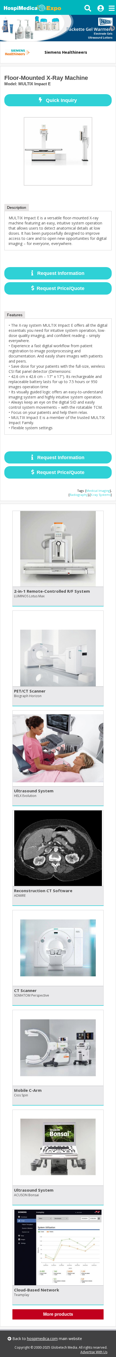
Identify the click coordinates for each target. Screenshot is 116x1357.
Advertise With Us (93, 1352)
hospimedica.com (42, 1338)
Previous (4, 28)
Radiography (79, 495)
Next (112, 28)
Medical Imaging (98, 491)
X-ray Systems (101, 495)
